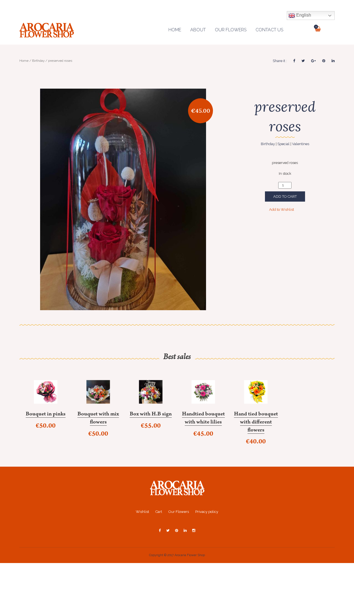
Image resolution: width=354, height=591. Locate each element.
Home (174, 29)
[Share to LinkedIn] (333, 61)
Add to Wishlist (282, 209)
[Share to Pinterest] (323, 61)
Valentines (300, 144)
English (303, 15)
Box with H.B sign (151, 414)
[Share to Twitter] (303, 61)
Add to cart (285, 196)
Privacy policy (206, 512)
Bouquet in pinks (46, 414)
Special (283, 144)
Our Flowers (230, 29)
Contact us (269, 29)
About (198, 29)
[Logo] (177, 487)
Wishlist (142, 512)
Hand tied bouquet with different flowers (256, 422)
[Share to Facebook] (294, 61)
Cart (158, 512)
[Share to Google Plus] (313, 61)
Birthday (38, 61)
